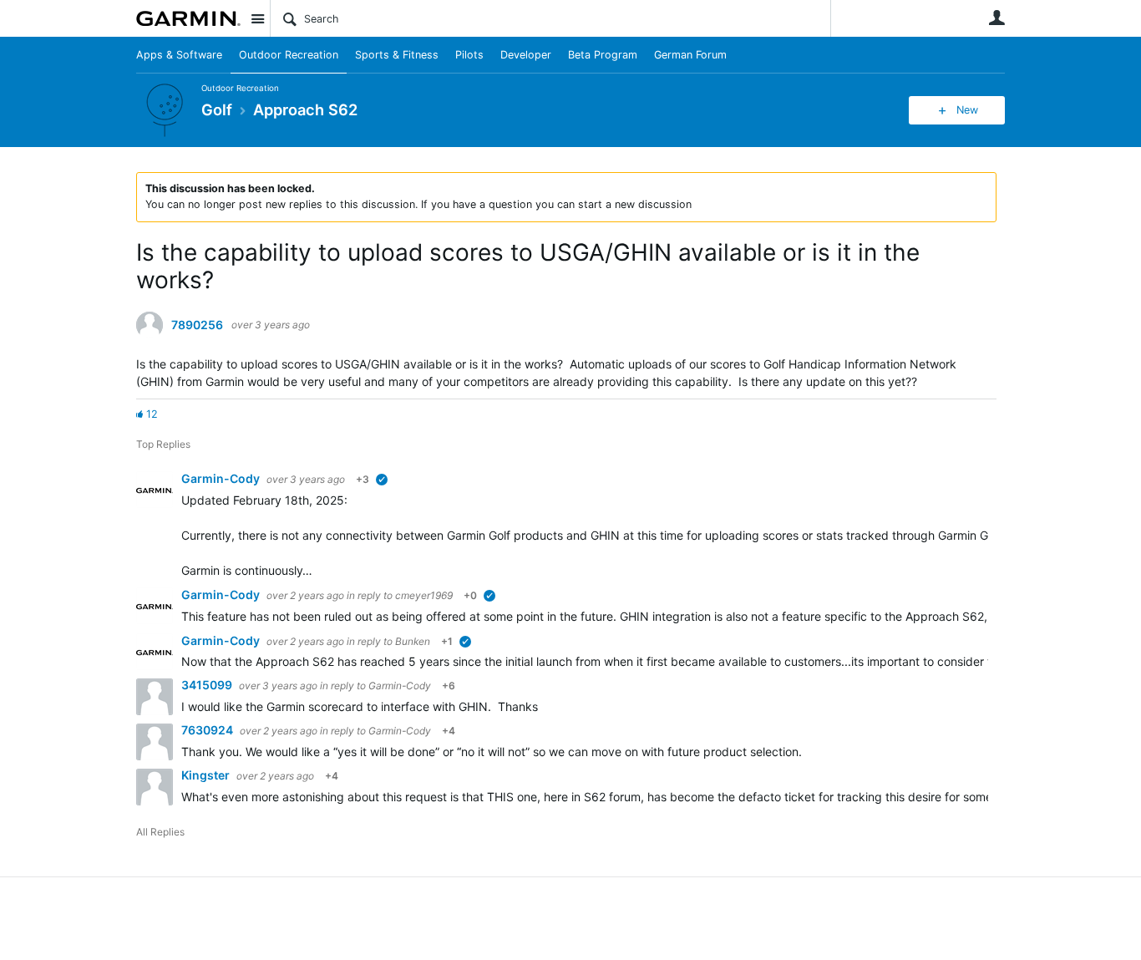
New (967, 110)
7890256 (197, 325)
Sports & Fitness (397, 54)
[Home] (188, 18)
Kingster (206, 775)
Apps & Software (179, 54)
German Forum (690, 54)
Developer (525, 54)
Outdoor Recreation (288, 54)
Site (257, 18)
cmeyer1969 (424, 595)
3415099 (208, 685)
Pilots (469, 54)
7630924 (208, 730)
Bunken (412, 641)
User (996, 17)
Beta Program (602, 54)
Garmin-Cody (221, 478)
